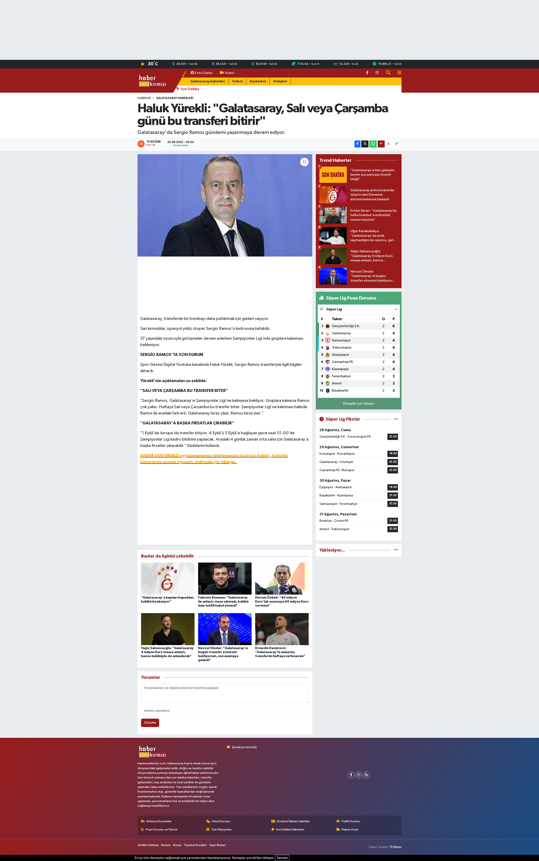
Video (229, 73)
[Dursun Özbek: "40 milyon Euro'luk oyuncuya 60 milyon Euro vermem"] (282, 578)
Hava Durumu (221, 821)
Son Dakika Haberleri (290, 829)
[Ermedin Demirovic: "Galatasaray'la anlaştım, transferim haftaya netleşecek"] (282, 629)
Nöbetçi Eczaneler (159, 821)
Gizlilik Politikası (148, 845)
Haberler (144, 98)
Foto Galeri (204, 73)
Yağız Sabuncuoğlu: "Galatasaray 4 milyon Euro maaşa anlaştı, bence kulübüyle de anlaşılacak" (167, 652)
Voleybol (280, 81)
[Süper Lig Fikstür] (396, 419)
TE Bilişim (395, 847)
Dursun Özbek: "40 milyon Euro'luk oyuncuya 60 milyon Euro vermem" (281, 601)
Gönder (150, 723)
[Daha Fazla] (381, 143)
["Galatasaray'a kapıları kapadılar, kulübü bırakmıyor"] (168, 578)
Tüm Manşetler (221, 829)
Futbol (237, 81)
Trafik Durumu (350, 821)
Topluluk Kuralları (195, 845)
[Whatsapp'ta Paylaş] (373, 143)
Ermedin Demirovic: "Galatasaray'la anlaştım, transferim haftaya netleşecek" (280, 652)
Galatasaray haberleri (208, 81)
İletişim (166, 845)
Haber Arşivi (350, 829)
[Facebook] (351, 774)
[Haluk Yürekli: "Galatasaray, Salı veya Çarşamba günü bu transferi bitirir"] (224, 205)
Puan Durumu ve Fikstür (161, 829)
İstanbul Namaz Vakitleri (293, 821)
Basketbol (258, 81)
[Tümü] (396, 550)
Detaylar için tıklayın (358, 403)
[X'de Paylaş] (364, 143)
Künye (177, 845)
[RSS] (366, 774)
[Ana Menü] (398, 73)
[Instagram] (358, 774)
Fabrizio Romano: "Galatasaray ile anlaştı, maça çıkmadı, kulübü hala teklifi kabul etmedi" (223, 601)
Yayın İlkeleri (217, 845)
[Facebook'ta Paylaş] (357, 143)
